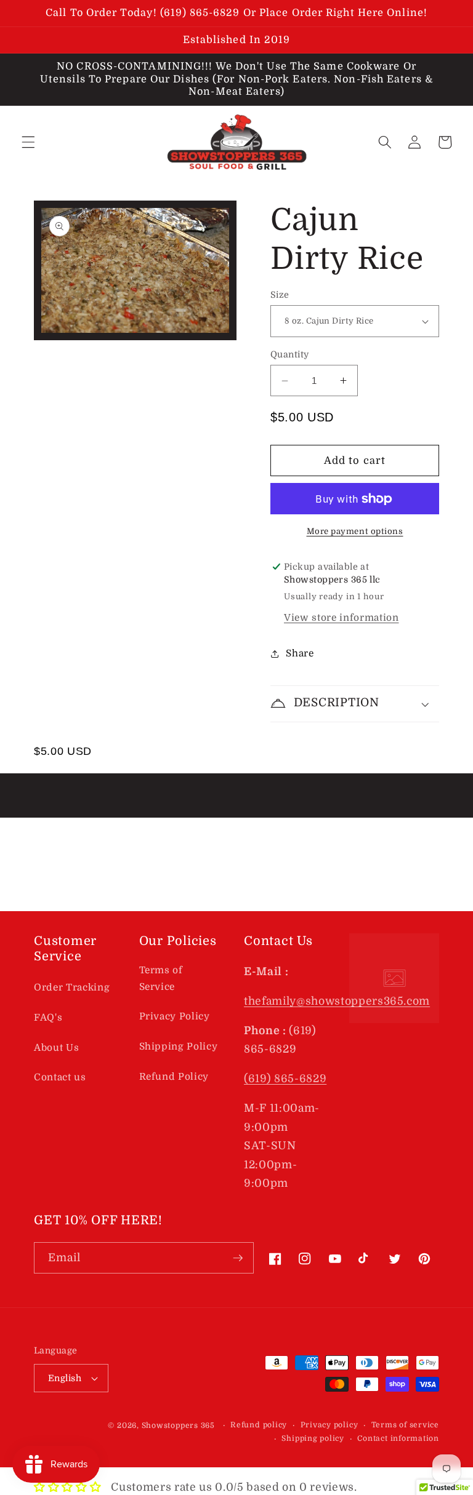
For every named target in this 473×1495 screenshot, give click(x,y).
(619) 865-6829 (285, 1078)
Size (279, 295)
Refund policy (258, 1425)
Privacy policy (329, 1425)
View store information (341, 617)
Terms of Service (161, 978)
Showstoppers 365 (178, 1425)
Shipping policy (312, 1438)
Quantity (289, 354)
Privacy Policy (174, 1016)
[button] (28, 142)
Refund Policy (174, 1076)
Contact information (398, 1438)
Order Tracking (72, 987)
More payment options (355, 531)
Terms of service (405, 1425)
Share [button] (299, 653)
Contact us (60, 1077)
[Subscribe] (238, 1258)
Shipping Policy (178, 1046)
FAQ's (48, 1017)
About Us (56, 1047)
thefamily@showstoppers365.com (337, 1001)
